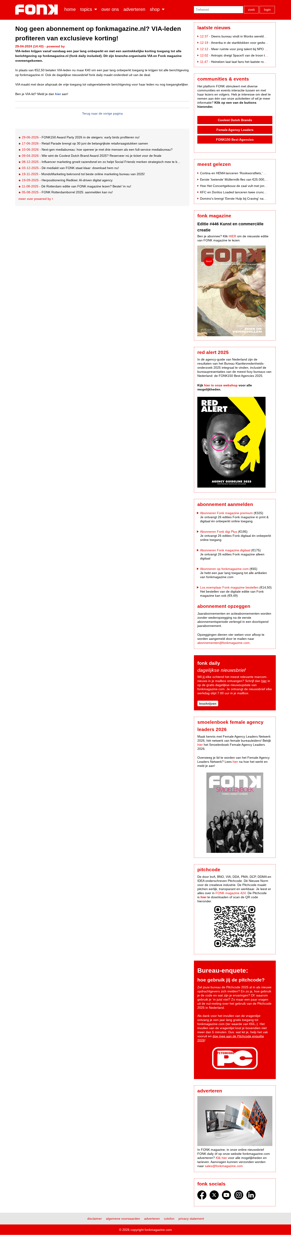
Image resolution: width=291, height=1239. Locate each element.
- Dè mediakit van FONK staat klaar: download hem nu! (70, 168)
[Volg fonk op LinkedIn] (251, 1196)
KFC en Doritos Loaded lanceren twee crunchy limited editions (245, 192)
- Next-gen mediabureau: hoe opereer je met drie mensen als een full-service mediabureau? (97, 149)
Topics (86, 9)
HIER (232, 236)
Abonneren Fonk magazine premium (226, 513)
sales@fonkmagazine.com (224, 1166)
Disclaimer (94, 1218)
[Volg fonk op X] (214, 1196)
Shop (155, 9)
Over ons (110, 9)
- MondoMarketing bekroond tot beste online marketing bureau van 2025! (83, 174)
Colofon (169, 1218)
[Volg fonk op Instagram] (238, 1196)
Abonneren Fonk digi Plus (218, 531)
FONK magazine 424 (231, 893)
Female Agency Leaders (234, 130)
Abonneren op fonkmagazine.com (224, 569)
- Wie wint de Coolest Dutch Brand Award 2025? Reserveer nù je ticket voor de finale (91, 155)
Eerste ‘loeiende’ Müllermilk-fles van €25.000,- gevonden (240, 179)
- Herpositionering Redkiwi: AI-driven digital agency (67, 180)
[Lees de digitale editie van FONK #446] (234, 291)
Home (70, 9)
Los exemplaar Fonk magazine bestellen (229, 587)
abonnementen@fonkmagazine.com (223, 643)
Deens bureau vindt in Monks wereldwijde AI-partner (248, 36)
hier (57, 94)
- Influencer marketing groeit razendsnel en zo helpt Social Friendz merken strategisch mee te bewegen (102, 162)
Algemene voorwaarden (123, 1218)
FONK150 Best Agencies (235, 139)
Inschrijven (207, 703)
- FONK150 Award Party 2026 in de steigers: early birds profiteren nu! (81, 137)
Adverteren (134, 9)
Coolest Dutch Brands (235, 120)
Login (267, 9)
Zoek (251, 9)
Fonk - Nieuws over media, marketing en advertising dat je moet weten (37, 10)
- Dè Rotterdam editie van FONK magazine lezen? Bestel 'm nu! (76, 186)
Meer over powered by (34, 199)
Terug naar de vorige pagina (102, 113)
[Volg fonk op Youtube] (226, 1196)
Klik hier (221, 1158)
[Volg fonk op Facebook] (201, 1196)
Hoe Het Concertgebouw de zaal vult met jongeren (236, 186)
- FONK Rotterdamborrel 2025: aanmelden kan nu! (67, 192)
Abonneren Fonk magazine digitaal (225, 550)
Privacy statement (191, 1218)
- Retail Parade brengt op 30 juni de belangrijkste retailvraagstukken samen (85, 143)
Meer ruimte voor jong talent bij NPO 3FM (241, 49)
